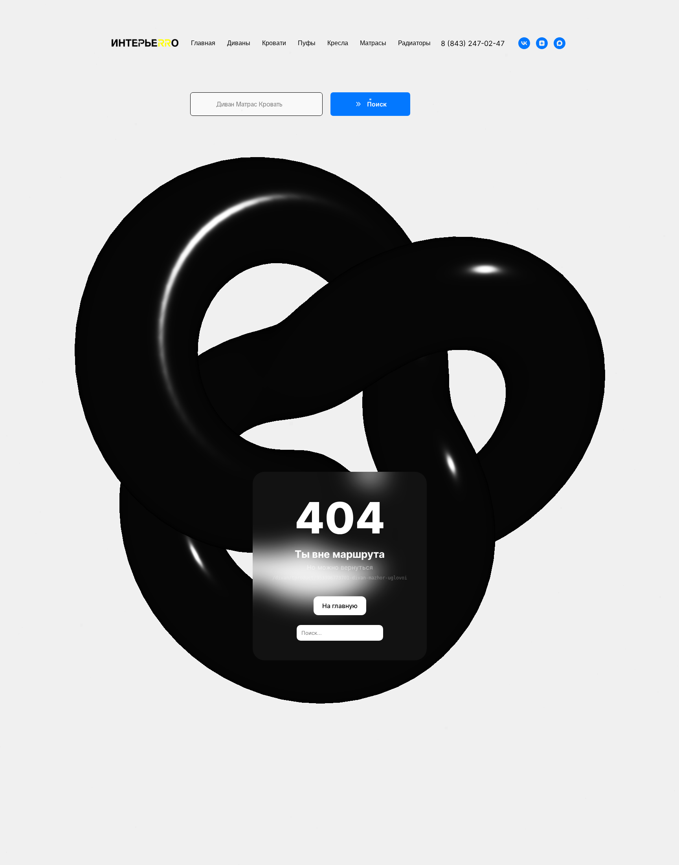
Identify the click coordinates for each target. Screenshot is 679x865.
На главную (339, 606)
